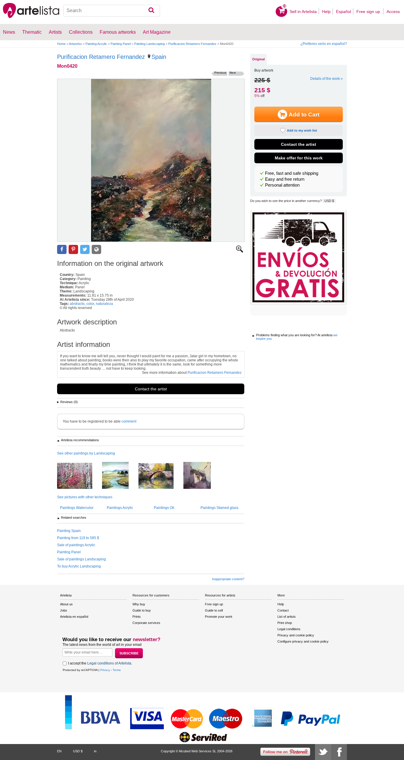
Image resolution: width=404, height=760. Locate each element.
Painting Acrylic (96, 44)
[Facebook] (339, 752)
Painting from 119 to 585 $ (78, 538)
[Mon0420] (151, 160)
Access (393, 11)
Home (61, 44)
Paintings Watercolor (76, 508)
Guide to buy (141, 610)
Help (326, 11)
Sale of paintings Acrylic (76, 545)
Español (343, 11)
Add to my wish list (302, 130)
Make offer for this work (299, 158)
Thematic (32, 32)
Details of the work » (326, 79)
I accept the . (100, 663)
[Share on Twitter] (85, 249)
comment (129, 421)
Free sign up (368, 11)
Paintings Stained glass (219, 508)
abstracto (77, 304)
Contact (283, 610)
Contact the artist (151, 389)
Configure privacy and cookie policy (303, 641)
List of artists (286, 616)
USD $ (329, 201)
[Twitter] (323, 752)
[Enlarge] (239, 251)
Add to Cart (304, 114)
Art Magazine (157, 32)
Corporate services (146, 623)
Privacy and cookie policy (295, 635)
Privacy (105, 670)
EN (59, 751)
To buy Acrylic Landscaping (79, 566)
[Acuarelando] (120, 476)
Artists (55, 32)
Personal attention (282, 185)
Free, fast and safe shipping (291, 173)
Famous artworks (118, 32)
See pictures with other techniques (84, 497)
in (95, 751)
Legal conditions (288, 629)
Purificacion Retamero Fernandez (192, 44)
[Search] (151, 11)
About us (66, 604)
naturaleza (104, 304)
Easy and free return (284, 179)
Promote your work (218, 616)
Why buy (138, 604)
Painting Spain (69, 531)
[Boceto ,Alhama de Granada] (160, 476)
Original (258, 59)
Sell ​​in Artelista (303, 11)
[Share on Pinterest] (73, 249)
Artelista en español (74, 616)
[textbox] (111, 11)
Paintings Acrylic (120, 508)
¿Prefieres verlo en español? (323, 44)
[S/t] (79, 476)
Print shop (284, 623)
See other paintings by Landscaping (86, 453)
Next (233, 72)
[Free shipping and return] (298, 257)
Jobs (63, 610)
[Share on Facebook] (62, 249)
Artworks (75, 44)
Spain (158, 57)
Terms (117, 670)
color (90, 304)
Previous (220, 72)
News (9, 32)
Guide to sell (214, 610)
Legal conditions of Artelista (109, 663)
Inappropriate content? (228, 579)
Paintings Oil (164, 508)
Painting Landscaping (149, 44)
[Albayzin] (201, 476)
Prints (136, 616)
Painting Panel (121, 44)
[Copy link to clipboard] (96, 249)
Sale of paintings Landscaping (81, 559)
